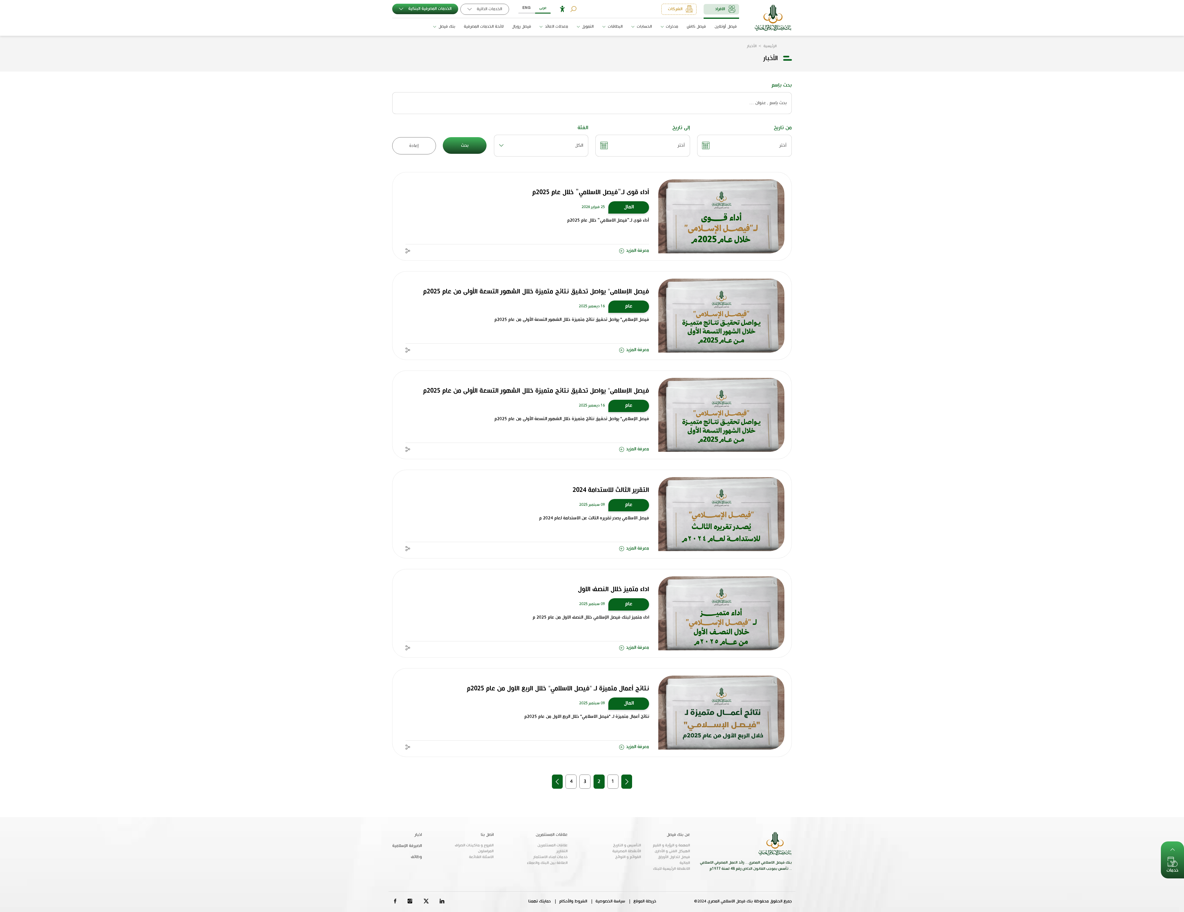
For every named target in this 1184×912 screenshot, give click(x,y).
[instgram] (410, 901)
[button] (562, 9)
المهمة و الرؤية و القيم (671, 845)
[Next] (557, 781)
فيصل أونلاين (725, 26)
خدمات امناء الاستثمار (550, 857)
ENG (526, 8)
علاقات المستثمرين (552, 845)
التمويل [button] (587, 26)
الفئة (583, 128)
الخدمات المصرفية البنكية (429, 8)
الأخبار (752, 46)
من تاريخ (783, 128)
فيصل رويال (521, 26)
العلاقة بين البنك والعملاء (547, 863)
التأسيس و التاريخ (627, 845)
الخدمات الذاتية (488, 9)
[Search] (573, 9)
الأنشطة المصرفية (626, 851)
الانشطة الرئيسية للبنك (671, 869)
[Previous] (626, 781)
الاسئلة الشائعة (481, 857)
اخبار (418, 834)
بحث (464, 145)
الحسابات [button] (643, 26)
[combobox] (541, 146)
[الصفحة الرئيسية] (773, 17)
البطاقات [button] (614, 26)
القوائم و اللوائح (628, 857)
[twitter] (425, 901)
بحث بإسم (781, 85)
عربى (543, 8)
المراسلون (486, 851)
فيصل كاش (696, 26)
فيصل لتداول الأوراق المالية (674, 860)
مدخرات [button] (671, 26)
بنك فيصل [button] (446, 26)
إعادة (414, 145)
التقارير (562, 851)
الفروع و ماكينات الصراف (474, 845)
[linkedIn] (442, 901)
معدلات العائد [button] (556, 26)
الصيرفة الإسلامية (407, 846)
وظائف (416, 857)
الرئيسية (770, 46)
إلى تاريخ (681, 128)
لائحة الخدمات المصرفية (484, 26)
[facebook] (395, 901)
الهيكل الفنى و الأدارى (672, 851)
